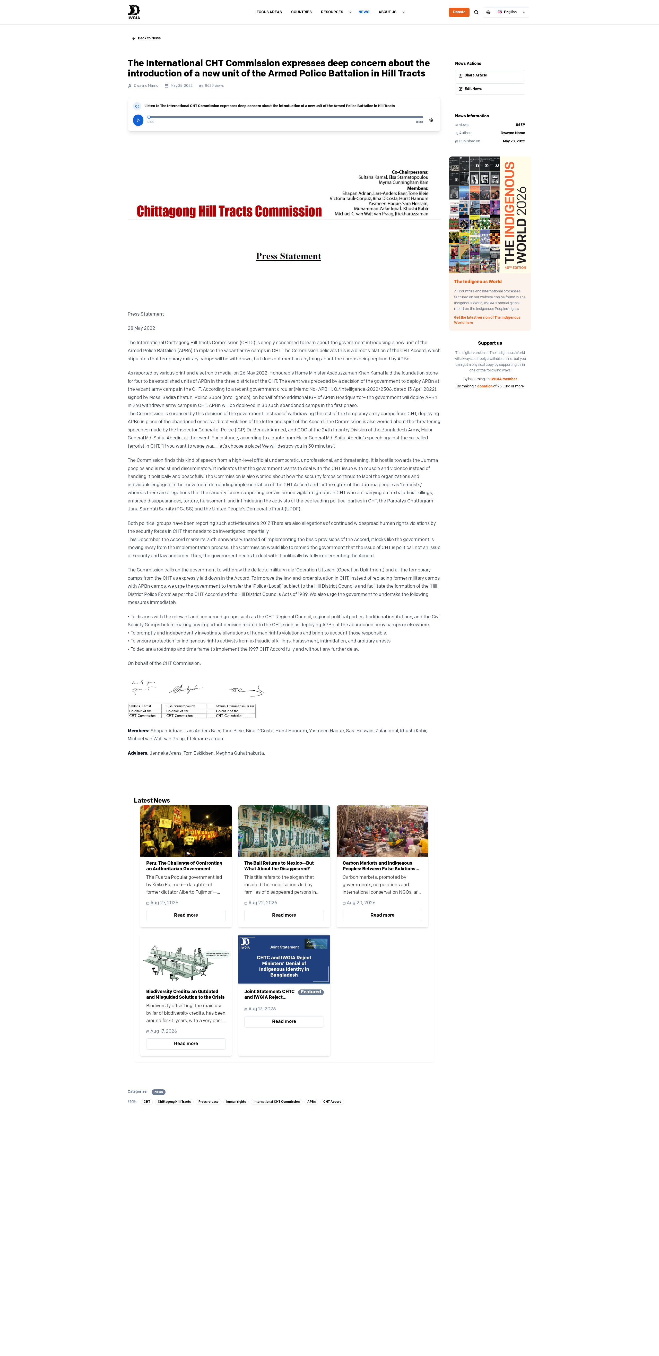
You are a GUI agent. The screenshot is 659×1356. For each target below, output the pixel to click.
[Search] (476, 12)
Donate (459, 12)
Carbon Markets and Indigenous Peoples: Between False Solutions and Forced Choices (379, 866)
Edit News (473, 89)
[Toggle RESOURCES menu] (350, 12)
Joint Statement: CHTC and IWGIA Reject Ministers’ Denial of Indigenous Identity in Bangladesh (269, 995)
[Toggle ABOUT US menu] (404, 12)
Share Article (476, 75)
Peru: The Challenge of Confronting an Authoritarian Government (184, 866)
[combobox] (506, 12)
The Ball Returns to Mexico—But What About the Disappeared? (279, 866)
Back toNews (149, 38)
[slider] (149, 117)
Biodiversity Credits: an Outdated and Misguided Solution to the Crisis (185, 995)
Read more (186, 915)
